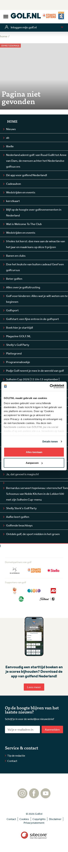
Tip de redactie (16, 755)
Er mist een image (10, 45)
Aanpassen (32, 462)
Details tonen (50, 441)
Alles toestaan (34, 452)
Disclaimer (55, 819)
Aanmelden (52, 729)
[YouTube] (46, 796)
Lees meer (34, 687)
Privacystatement (34, 822)
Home (12, 121)
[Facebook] (34, 796)
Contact (12, 761)
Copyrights (39, 819)
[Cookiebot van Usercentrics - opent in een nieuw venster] (49, 386)
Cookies (24, 819)
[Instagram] (22, 796)
